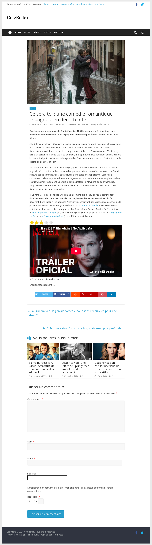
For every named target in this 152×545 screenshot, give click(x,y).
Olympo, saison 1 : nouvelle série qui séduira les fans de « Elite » (73, 4)
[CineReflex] (10, 32)
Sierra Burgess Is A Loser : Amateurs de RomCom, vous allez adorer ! (41, 367)
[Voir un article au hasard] (142, 32)
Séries (37, 32)
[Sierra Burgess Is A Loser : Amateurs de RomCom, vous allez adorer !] (43, 344)
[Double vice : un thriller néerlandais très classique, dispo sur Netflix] (109, 344)
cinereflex (50, 124)
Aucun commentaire (67, 124)
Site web (31, 473)
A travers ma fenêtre (52, 216)
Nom (30, 441)
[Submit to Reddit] (75, 294)
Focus (47, 32)
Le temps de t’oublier (88, 205)
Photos (58, 32)
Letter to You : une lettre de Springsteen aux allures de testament (75, 367)
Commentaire (35, 398)
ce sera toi (85, 124)
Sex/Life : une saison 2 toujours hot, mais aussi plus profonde (83, 328)
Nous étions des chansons (44, 212)
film (32, 108)
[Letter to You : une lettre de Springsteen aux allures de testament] (76, 344)
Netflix (106, 124)
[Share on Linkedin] (111, 294)
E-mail (31, 458)
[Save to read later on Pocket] (102, 294)
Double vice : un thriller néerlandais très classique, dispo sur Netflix (108, 367)
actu (18, 32)
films (27, 32)
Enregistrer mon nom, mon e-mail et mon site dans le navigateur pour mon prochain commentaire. (70, 489)
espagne (94, 124)
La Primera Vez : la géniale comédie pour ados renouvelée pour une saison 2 (72, 313)
